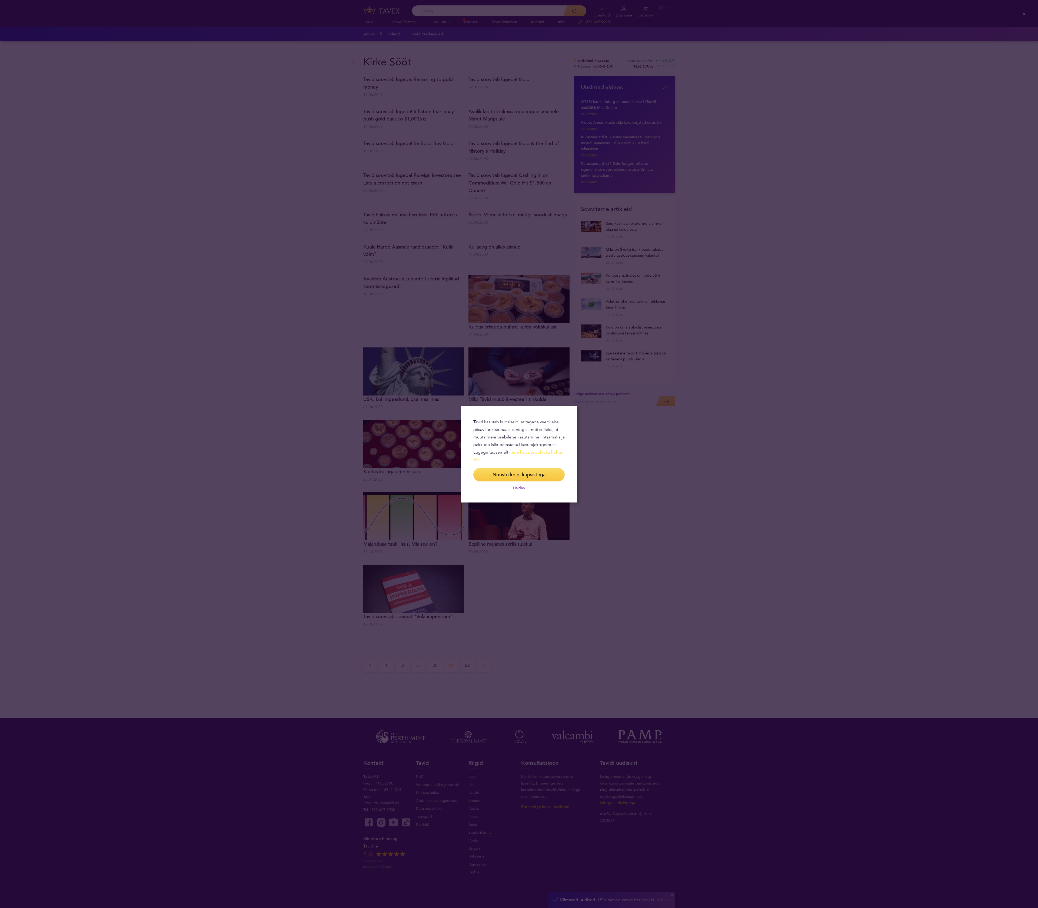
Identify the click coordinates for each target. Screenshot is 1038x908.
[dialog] (519, 454)
